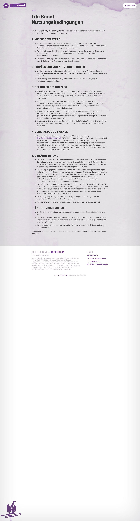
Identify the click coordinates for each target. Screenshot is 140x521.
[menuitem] (130, 5)
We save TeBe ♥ (61, 275)
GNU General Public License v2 (49, 138)
